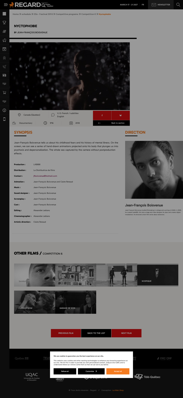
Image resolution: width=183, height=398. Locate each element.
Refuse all (65, 371)
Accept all (118, 371)
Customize (90, 371)
